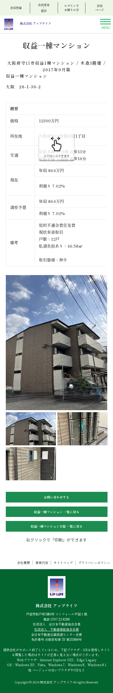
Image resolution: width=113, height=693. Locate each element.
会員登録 (16, 8)
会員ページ (99, 8)
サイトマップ (63, 563)
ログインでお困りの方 (71, 8)
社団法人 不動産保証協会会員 (56, 629)
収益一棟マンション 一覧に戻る (56, 511)
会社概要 (23, 563)
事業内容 (41, 563)
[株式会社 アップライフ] (27, 24)
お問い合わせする (56, 497)
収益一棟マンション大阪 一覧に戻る (57, 526)
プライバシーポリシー (94, 563)
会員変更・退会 (44, 7)
